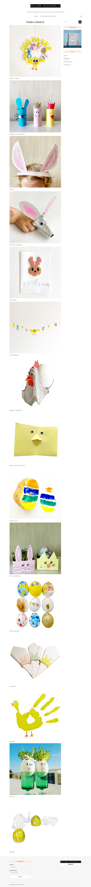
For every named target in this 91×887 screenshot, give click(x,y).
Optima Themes (20, 884)
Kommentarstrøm (67, 61)
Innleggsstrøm (66, 58)
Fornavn (12, 864)
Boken (36, 16)
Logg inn (65, 55)
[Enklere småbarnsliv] (45, 6)
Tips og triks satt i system (47, 16)
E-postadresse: (13, 870)
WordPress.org (67, 64)
